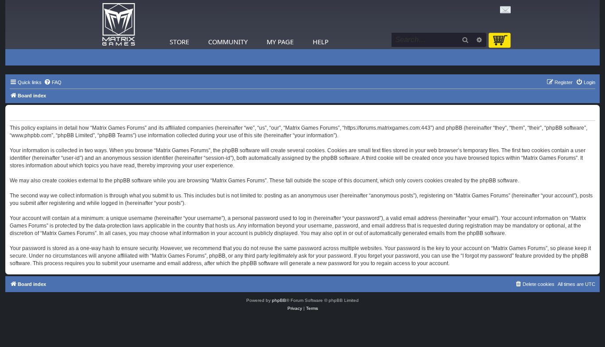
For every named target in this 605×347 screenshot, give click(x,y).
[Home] (118, 24)
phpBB (279, 300)
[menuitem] (53, 82)
